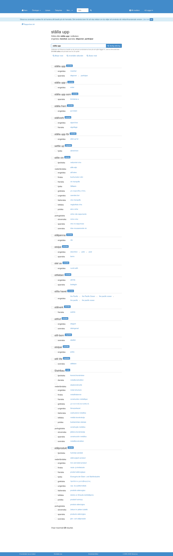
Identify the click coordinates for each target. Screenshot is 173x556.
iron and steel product (78, 463)
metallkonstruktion (77, 441)
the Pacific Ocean (88, 296)
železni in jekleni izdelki (79, 509)
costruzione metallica (78, 413)
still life (72, 280)
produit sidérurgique (77, 472)
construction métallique (79, 399)
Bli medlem (135, 10)
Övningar (35, 10)
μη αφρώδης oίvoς (78, 191)
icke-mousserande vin (78, 228)
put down (73, 111)
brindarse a (74, 99)
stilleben (73, 363)
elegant (73, 324)
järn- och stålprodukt (78, 518)
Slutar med (92, 55)
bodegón (73, 284)
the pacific (74, 300)
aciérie (72, 312)
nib (71, 240)
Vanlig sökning (114, 46)
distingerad (74, 328)
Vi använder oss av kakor (27, 554)
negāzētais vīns (76, 204)
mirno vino (74, 219)
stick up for (74, 139)
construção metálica (77, 427)
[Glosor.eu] (31, 4)
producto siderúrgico (78, 514)
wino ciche (74, 209)
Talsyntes (58, 10)
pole (83, 252)
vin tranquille (75, 181)
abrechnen (74, 150)
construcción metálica (78, 436)
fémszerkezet (75, 408)
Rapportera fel (29, 24)
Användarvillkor (93, 554)
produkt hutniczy (76, 499)
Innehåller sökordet (75, 55)
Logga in (149, 10)
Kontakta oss (58, 554)
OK (151, 19)
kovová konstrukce (77, 375)
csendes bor (75, 195)
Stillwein (73, 186)
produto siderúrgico (77, 504)
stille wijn (73, 167)
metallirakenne (75, 394)
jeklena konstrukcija (77, 432)
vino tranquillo (75, 200)
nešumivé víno (75, 162)
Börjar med (58, 55)
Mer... (69, 10)
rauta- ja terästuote (77, 467)
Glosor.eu (135, 554)
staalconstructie (76, 385)
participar (84, 75)
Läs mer (146, 19)
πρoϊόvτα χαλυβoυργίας (80, 481)
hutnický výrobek (76, 453)
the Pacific (74, 296)
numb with (74, 268)
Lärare (47, 10)
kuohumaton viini (76, 177)
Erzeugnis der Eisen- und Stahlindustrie (85, 476)
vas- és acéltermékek (78, 486)
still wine (73, 172)
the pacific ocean (105, 296)
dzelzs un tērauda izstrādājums (82, 495)
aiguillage (73, 127)
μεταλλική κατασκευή (79, 403)
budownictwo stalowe (78, 422)
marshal (73, 71)
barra (72, 256)
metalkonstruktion (77, 380)
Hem (25, 10)
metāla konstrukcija (77, 417)
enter (72, 87)
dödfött (73, 340)
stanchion (74, 252)
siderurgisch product (78, 458)
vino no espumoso (77, 223)
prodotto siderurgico (77, 490)
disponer (73, 75)
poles (72, 352)
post (90, 252)
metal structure (76, 390)
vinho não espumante (78, 214)
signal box (74, 122)
